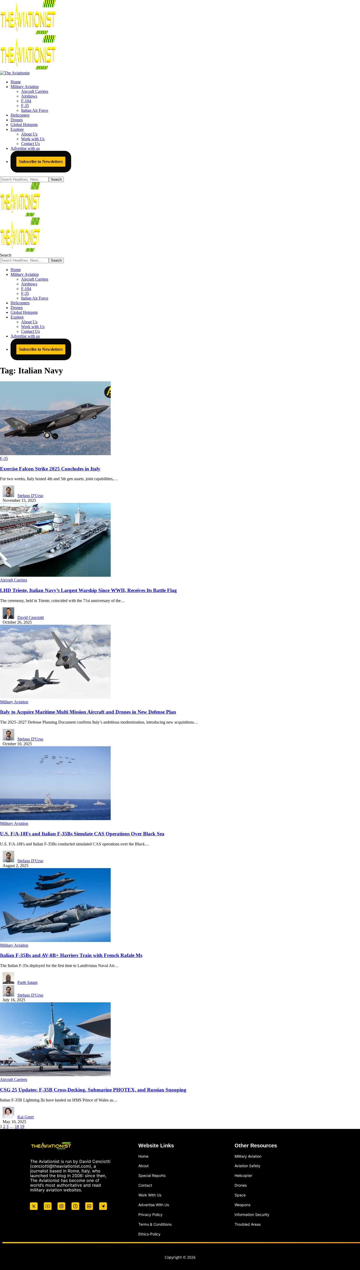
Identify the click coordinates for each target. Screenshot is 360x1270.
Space (240, 1195)
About (143, 1165)
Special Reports (152, 1175)
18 (17, 1126)
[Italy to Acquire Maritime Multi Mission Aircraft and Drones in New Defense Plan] (55, 697)
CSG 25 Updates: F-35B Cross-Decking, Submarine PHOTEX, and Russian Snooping (93, 1090)
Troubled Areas (248, 1224)
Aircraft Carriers (13, 580)
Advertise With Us (153, 1204)
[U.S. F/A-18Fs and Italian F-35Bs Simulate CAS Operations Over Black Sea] (55, 818)
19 (22, 1126)
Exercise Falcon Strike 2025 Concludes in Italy (50, 469)
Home (143, 1156)
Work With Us (149, 1195)
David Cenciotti (30, 617)
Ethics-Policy (149, 1234)
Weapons (242, 1204)
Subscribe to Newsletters (41, 161)
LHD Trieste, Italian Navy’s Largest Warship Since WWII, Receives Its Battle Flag (88, 590)
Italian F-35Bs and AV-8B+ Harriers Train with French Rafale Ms (71, 955)
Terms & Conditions (155, 1224)
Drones (241, 1185)
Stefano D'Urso (30, 495)
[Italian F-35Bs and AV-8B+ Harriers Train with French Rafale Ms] (55, 940)
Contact (145, 1185)
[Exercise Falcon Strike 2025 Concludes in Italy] (55, 453)
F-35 (4, 458)
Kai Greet (25, 1117)
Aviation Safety (247, 1165)
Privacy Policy (150, 1214)
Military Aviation (14, 702)
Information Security (252, 1214)
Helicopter (243, 1175)
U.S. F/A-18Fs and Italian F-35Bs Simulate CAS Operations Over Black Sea (82, 833)
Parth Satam (27, 982)
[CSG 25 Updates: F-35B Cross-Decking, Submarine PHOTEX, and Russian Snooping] (55, 1074)
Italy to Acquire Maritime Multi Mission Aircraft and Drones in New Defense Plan (88, 712)
